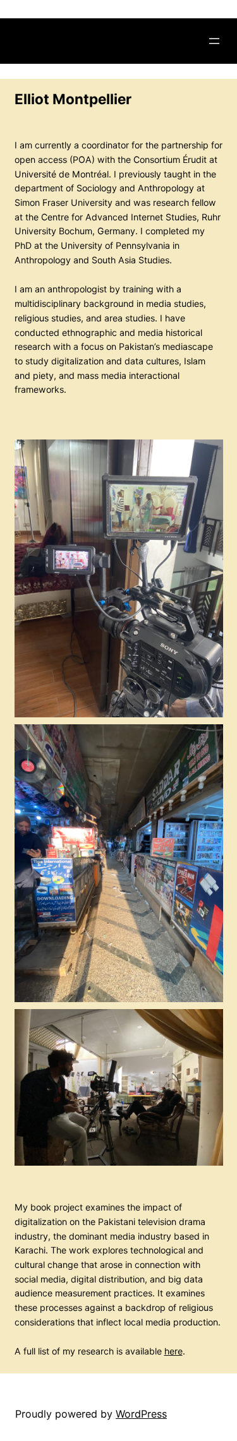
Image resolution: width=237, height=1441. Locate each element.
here (173, 1351)
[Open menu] (214, 41)
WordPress (141, 1414)
